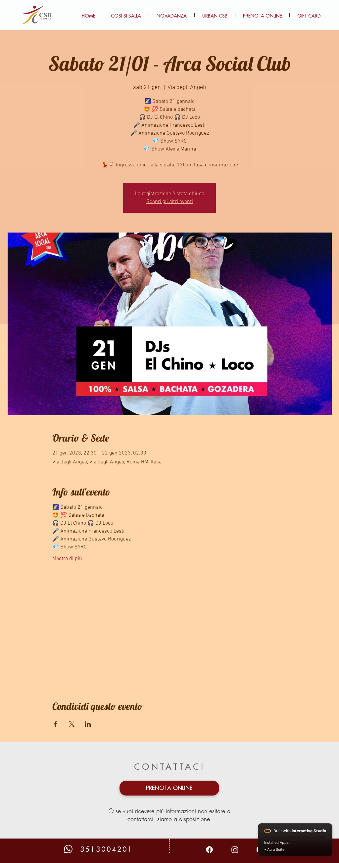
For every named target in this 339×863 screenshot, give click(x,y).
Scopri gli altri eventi (169, 201)
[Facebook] (209, 849)
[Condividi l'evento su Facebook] (55, 724)
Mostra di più (67, 558)
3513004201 (106, 849)
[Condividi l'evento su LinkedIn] (88, 724)
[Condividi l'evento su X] (72, 724)
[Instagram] (234, 849)
